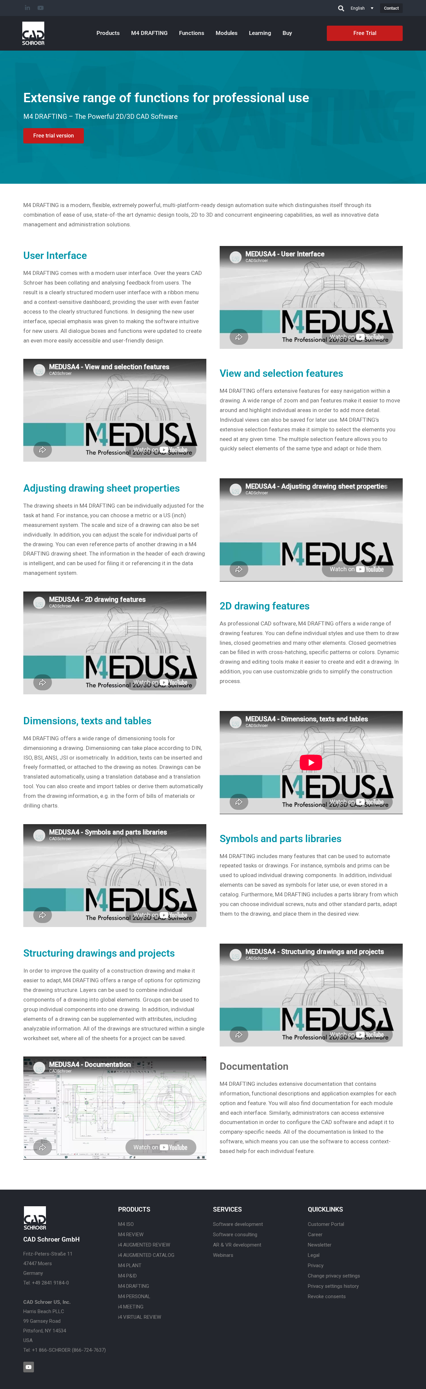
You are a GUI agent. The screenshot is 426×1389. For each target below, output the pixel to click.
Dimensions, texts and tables (87, 721)
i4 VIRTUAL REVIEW (139, 1317)
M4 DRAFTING (149, 33)
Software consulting (235, 1235)
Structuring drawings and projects (99, 953)
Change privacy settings (334, 1276)
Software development (238, 1224)
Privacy (315, 1266)
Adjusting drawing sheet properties (101, 488)
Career (315, 1235)
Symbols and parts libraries (280, 838)
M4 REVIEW (130, 1235)
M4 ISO (126, 1224)
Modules (227, 33)
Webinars (223, 1255)
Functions (191, 33)
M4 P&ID (127, 1276)
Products (108, 33)
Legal (314, 1255)
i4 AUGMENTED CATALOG (146, 1255)
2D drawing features (265, 606)
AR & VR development (237, 1245)
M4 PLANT (129, 1266)
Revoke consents (327, 1296)
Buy (287, 33)
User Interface (55, 255)
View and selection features (281, 373)
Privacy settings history (333, 1286)
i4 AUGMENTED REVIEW (144, 1245)
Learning (260, 33)
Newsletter (319, 1245)
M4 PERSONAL (134, 1296)
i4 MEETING (130, 1307)
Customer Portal (326, 1224)
